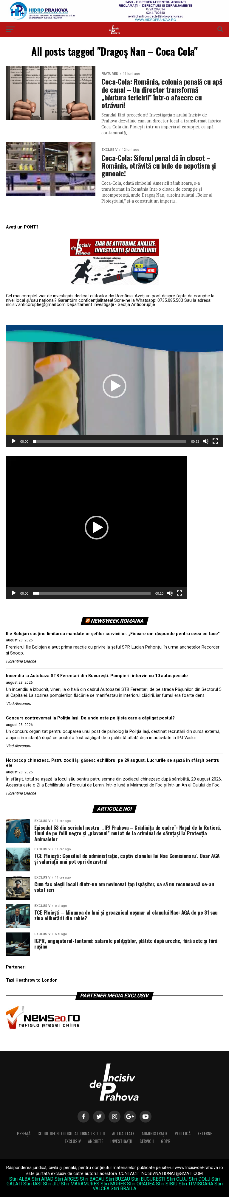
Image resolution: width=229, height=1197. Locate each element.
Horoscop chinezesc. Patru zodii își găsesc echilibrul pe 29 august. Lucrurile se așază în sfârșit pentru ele (112, 763)
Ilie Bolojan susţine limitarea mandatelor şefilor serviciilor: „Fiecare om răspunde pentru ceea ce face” (113, 633)
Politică (183, 1133)
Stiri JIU (51, 1184)
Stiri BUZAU (118, 1179)
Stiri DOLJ (199, 1179)
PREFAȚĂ (23, 1133)
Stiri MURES (113, 1184)
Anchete (95, 1141)
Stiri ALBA (19, 1179)
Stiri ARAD (42, 1179)
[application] (114, 386)
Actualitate (123, 1133)
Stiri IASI (32, 1184)
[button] (114, 386)
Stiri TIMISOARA (196, 1184)
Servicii (147, 1141)
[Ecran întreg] (215, 441)
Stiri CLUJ (177, 1179)
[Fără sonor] (206, 441)
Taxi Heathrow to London (32, 980)
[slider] (109, 441)
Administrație (155, 1133)
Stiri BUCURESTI (148, 1179)
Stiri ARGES (67, 1179)
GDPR (165, 1141)
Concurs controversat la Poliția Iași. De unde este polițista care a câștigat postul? (90, 718)
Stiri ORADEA (141, 1184)
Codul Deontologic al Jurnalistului (71, 1133)
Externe (205, 1133)
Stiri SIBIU (166, 1184)
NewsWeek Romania (117, 621)
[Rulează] (14, 441)
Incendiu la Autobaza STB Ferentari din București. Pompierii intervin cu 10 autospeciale (97, 675)
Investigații (121, 1141)
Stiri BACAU (92, 1179)
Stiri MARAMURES (80, 1184)
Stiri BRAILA (123, 1188)
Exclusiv (73, 1141)
